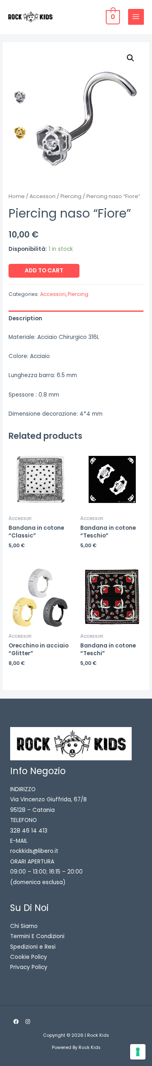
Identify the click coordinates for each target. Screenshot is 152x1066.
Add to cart (44, 270)
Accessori (43, 196)
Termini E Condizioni (37, 936)
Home (17, 196)
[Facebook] (16, 1021)
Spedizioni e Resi (33, 947)
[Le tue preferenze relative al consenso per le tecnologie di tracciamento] (138, 1052)
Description (25, 318)
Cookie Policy (28, 957)
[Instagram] (28, 1021)
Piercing (70, 196)
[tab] (76, 318)
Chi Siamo (24, 926)
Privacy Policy (28, 967)
